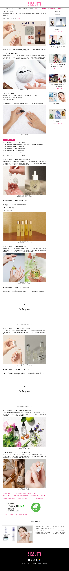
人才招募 (28, 563)
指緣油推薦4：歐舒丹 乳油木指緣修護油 (15, 146)
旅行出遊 (31, 8)
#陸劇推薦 (37, 8)
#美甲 (16, 514)
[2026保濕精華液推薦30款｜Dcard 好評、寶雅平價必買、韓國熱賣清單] (57, 97)
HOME (4, 11)
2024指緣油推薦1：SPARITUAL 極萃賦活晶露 (15, 142)
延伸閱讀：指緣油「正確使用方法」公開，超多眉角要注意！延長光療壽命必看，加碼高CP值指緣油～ (24, 496)
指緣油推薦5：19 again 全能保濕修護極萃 (16, 148)
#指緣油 (6, 514)
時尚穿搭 (13, 8)
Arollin (19, 18)
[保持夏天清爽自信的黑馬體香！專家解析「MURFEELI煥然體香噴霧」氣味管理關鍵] (57, 22)
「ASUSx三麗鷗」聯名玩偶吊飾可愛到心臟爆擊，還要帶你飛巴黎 (57, 65)
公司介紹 (23, 563)
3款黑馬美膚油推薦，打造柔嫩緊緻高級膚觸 (57, 121)
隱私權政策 (45, 563)
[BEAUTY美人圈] (34, 4)
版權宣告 (39, 563)
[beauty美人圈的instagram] (34, 560)
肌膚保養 (11, 11)
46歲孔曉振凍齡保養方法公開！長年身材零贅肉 (57, 47)
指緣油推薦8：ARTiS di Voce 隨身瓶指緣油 (16, 155)
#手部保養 (25, 514)
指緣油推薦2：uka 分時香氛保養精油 (15, 144)
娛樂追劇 (19, 8)
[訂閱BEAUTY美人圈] (39, 560)
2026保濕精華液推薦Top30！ (57, 103)
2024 (6, 144)
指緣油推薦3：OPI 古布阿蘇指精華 (35, 144)
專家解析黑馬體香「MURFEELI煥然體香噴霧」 (57, 29)
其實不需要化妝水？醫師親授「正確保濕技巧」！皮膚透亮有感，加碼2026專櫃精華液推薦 (49, 527)
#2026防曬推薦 (51, 8)
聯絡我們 (34, 563)
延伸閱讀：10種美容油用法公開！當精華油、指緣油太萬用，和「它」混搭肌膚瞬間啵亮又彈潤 (23, 498)
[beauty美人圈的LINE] (37, 560)
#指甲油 (20, 514)
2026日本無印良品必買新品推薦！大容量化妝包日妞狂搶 (57, 85)
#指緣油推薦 (11, 514)
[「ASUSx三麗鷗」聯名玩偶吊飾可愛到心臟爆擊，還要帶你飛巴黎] (57, 58)
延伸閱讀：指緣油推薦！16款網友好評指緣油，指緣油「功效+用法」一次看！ (19, 493)
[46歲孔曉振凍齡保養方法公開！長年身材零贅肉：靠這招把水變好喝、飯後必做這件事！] (57, 40)
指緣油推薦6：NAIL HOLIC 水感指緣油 (15, 150)
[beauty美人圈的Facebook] (29, 560)
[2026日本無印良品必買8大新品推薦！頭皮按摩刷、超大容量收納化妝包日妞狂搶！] (57, 78)
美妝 (7, 11)
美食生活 (25, 8)
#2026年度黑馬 (60, 8)
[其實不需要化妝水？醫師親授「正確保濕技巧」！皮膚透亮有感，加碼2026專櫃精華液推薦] (17, 534)
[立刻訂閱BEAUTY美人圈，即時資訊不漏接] (24, 507)
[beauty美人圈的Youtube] (32, 560)
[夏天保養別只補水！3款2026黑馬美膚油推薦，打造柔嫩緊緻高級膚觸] (57, 114)
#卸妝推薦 (44, 8)
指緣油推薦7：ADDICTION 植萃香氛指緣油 (16, 152)
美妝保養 (8, 8)
